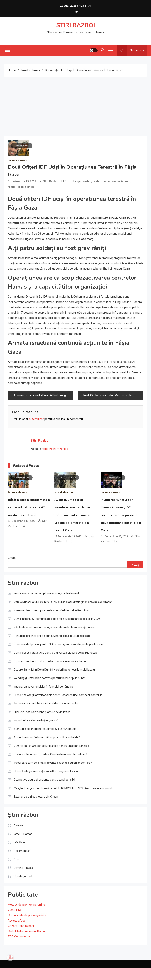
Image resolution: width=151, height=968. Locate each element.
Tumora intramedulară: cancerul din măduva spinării (46, 703)
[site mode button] (94, 50)
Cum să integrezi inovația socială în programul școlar (46, 771)
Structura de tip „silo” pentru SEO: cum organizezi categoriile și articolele (58, 644)
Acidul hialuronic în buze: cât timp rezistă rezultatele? (47, 737)
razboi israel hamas (21, 186)
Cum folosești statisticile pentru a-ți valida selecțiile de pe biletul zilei (56, 652)
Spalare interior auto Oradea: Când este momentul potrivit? (50, 754)
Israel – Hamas (23, 834)
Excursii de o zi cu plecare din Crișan (36, 796)
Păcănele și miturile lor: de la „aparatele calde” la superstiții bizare (54, 627)
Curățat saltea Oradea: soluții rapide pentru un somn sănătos (51, 745)
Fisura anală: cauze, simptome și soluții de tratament (46, 593)
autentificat (36, 419)
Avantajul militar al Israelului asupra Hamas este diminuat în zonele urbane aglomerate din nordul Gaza (72, 515)
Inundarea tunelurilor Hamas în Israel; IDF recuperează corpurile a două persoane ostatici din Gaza (121, 515)
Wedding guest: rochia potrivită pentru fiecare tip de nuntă (49, 678)
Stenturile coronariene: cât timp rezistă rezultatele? (46, 728)
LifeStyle (19, 842)
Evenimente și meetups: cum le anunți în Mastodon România (51, 610)
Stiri (16, 859)
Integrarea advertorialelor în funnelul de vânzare (44, 686)
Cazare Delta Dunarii (21, 926)
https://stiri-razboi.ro (55, 449)
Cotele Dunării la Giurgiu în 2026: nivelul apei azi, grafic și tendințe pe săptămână (63, 601)
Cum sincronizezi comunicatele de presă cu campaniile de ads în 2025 (57, 618)
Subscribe (137, 50)
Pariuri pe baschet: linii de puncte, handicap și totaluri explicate (52, 635)
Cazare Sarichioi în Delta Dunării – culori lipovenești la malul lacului (54, 669)
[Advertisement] (75, 106)
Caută (12, 558)
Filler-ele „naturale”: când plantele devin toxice (42, 712)
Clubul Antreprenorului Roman (27, 931)
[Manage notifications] (10, 958)
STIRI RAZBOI (75, 25)
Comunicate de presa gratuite (27, 915)
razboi (87, 181)
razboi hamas (102, 181)
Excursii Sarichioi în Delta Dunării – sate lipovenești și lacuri (50, 661)
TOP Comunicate (19, 936)
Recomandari (22, 850)
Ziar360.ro (14, 910)
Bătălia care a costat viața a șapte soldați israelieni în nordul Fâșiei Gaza (29, 507)
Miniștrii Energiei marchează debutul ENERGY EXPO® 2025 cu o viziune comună (63, 788)
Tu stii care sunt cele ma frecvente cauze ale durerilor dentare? (53, 762)
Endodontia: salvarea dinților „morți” (36, 720)
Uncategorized (23, 876)
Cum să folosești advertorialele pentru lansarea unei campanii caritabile (58, 695)
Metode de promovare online (26, 904)
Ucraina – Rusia (23, 867)
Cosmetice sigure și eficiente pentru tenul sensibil (44, 779)
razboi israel (120, 181)
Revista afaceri (17, 920)
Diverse (18, 825)
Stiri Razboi (50, 181)
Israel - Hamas (17, 160)
